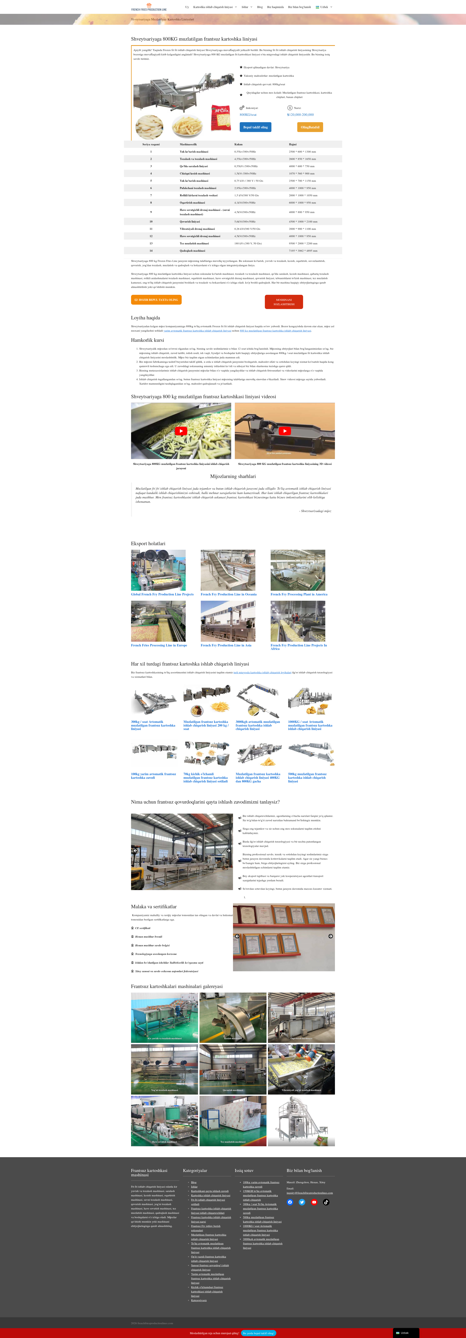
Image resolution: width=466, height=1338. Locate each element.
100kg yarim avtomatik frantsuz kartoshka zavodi (153, 776)
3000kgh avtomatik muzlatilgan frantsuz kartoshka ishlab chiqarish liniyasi (258, 725)
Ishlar (245, 7)
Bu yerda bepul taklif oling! (258, 1333)
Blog (260, 7)
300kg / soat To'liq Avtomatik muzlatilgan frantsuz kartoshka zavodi (260, 1208)
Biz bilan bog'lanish (299, 7)
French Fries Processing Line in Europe (159, 645)
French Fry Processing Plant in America (299, 594)
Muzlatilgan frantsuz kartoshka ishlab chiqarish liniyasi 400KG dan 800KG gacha (258, 778)
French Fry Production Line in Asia (226, 645)
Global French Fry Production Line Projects (162, 594)
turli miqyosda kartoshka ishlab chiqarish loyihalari (262, 672)
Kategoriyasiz (199, 1300)
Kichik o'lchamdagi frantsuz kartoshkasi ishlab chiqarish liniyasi (207, 1291)
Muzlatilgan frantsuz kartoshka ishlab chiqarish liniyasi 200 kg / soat (206, 725)
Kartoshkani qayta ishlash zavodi (210, 1191)
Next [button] (228, 851)
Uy (187, 7)
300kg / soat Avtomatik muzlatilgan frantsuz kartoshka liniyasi (153, 725)
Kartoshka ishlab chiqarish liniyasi (213, 7)
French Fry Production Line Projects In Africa (299, 647)
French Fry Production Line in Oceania (229, 594)
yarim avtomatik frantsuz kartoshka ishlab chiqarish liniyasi (197, 330)
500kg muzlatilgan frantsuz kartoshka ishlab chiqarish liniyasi (307, 778)
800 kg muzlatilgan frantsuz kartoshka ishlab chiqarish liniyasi (275, 330)
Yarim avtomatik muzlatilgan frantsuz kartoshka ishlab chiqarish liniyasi (211, 1278)
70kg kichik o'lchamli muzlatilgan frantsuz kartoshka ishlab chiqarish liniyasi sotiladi (205, 778)
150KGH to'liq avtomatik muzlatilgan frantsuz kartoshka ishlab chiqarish (260, 1195)
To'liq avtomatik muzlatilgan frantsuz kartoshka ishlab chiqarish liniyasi (211, 1247)
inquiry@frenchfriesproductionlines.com (310, 1193)
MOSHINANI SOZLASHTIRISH (284, 302)
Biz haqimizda (275, 7)
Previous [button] (135, 851)
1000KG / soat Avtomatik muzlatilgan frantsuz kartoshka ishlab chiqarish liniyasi (310, 725)
